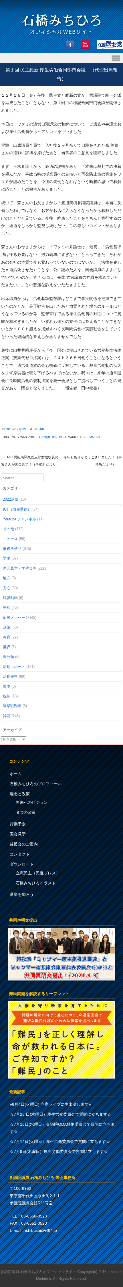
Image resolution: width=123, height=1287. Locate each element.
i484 (42, 429)
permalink (92, 437)
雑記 (6, 716)
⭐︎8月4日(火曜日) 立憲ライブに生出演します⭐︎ (50, 1104)
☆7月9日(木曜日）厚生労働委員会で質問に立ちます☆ (59, 1151)
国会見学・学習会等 (19, 568)
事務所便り (12, 548)
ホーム (16, 773)
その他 (8, 529)
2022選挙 (10, 499)
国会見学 (18, 834)
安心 (6, 588)
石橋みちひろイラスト (36, 883)
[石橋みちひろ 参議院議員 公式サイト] (61, 35)
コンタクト (20, 854)
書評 (6, 647)
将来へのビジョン (32, 802)
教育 (6, 637)
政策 (54, 437)
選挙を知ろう (22, 894)
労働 (34, 88)
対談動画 (10, 598)
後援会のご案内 (24, 844)
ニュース (10, 539)
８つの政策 (26, 812)
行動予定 (18, 824)
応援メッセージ (16, 617)
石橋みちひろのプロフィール (36, 783)
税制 (6, 696)
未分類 (8, 657)
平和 (6, 607)
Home (11, 88)
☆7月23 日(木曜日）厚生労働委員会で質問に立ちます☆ (60, 1114)
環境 (6, 686)
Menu (61, 58)
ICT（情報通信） (17, 509)
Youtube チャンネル (19, 519)
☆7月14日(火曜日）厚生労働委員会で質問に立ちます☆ (60, 1141)
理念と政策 (20, 793)
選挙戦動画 (12, 706)
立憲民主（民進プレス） (38, 873)
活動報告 (23, 88)
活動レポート (14, 667)
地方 (6, 578)
